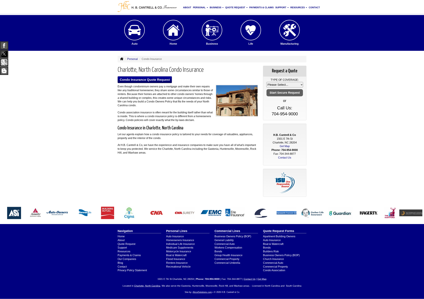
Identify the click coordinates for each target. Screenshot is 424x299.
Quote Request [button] (235, 7)
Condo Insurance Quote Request (145, 79)
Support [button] (281, 7)
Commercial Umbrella (227, 262)
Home (121, 236)
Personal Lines (176, 231)
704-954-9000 (285, 114)
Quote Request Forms (278, 231)
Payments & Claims (261, 7)
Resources (124, 251)
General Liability (224, 240)
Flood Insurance (175, 259)
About (187, 7)
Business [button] (216, 7)
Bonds (218, 251)
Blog (120, 262)
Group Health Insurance (228, 255)
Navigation (125, 231)
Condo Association (274, 270)
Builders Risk (271, 251)
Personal (132, 59)
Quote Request (126, 244)
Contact (314, 7)
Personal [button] (199, 7)
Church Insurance (273, 259)
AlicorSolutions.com (202, 292)
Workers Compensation (228, 247)
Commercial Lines (227, 231)
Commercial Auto (224, 244)
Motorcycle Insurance (178, 251)
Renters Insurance (177, 262)
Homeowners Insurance (180, 240)
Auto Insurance (175, 236)
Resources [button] (297, 7)
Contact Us (284, 157)
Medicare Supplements (179, 247)
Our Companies (127, 259)
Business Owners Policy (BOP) (232, 236)
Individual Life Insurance (180, 244)
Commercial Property (226, 259)
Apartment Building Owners (279, 236)
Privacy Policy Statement (132, 270)
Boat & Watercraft (176, 255)
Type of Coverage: (285, 79)
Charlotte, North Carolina (147, 285)
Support (122, 247)
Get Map (285, 146)
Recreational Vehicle (178, 266)
